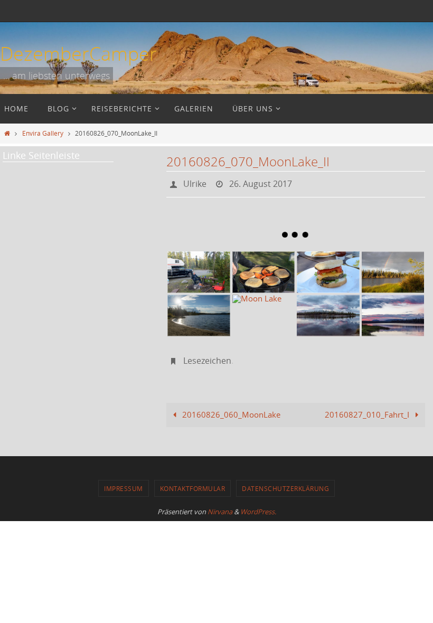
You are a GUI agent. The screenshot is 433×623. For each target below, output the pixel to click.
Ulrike (194, 182)
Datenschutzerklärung (285, 482)
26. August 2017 (260, 182)
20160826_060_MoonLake (230, 408)
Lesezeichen (207, 356)
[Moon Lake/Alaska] (393, 269)
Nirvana (220, 506)
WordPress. (258, 506)
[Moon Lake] (263, 312)
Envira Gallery (42, 133)
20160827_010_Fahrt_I (368, 408)
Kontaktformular (192, 482)
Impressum (123, 482)
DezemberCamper (78, 53)
